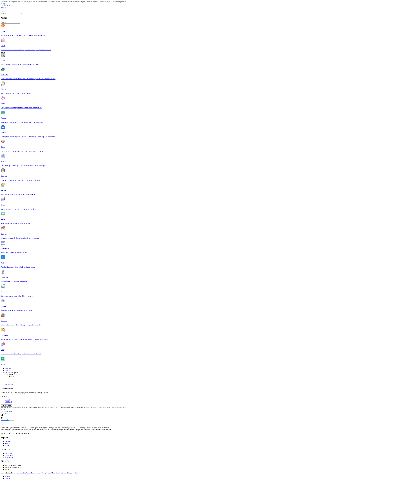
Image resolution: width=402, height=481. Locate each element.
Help (57, 473)
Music (7, 445)
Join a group (9, 457)
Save (9, 405)
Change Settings (6, 5)
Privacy (38, 473)
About (53, 473)
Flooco (3, 9)
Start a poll (8, 453)
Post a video (9, 455)
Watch (28, 473)
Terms (33, 473)
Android (20, 473)
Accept (3, 3)
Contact (61, 473)
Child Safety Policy (71, 473)
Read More (4, 7)
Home (15, 473)
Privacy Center (46, 473)
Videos (7, 443)
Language (4, 396)
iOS (24, 473)
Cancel (4, 405)
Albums (7, 441)
